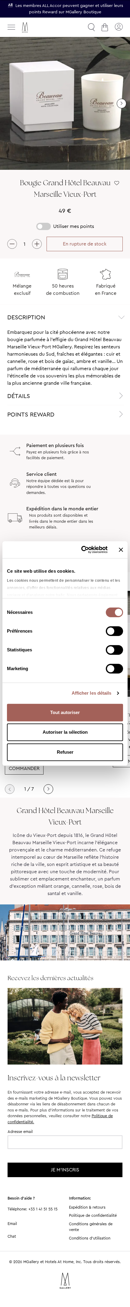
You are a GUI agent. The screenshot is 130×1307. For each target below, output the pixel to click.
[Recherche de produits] (91, 27)
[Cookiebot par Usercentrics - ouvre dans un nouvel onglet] (82, 550)
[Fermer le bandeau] (121, 550)
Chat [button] (12, 1236)
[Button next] (121, 103)
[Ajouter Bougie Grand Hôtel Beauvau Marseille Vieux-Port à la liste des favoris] (117, 183)
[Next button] (48, 789)
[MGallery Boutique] (38, 27)
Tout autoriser (65, 712)
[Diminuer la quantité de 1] (12, 244)
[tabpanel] (65, 358)
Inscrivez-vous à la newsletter (54, 1077)
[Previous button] (10, 789)
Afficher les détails (92, 693)
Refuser (65, 752)
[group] (65, 103)
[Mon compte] (118, 27)
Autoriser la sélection (65, 732)
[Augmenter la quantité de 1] (37, 244)
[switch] (114, 632)
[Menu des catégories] (11, 27)
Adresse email (20, 1131)
